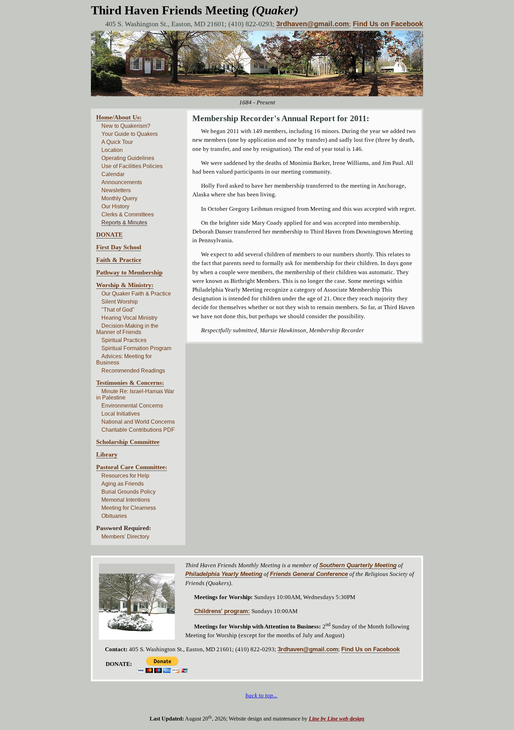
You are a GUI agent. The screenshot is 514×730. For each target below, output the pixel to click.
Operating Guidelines (127, 158)
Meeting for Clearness (128, 508)
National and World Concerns (138, 422)
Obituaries (114, 516)
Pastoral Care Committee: (131, 467)
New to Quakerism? (125, 126)
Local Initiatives (120, 414)
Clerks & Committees (127, 214)
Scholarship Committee (127, 441)
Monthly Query (119, 198)
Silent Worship (119, 302)
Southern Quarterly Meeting (358, 565)
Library (106, 454)
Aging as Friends (122, 484)
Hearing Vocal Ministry (129, 318)
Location (112, 150)
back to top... (261, 695)
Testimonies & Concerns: (130, 382)
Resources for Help (125, 476)
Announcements (121, 182)
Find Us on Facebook (388, 24)
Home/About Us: (119, 117)
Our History (115, 206)
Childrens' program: (222, 611)
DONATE (109, 234)
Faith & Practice (118, 259)
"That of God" (118, 310)
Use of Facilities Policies (132, 166)
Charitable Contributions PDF (138, 430)
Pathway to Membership (129, 272)
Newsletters (116, 190)
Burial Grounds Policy (128, 492)
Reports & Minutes (124, 222)
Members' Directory (125, 537)
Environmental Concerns (132, 406)
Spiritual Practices (124, 340)
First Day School (118, 247)
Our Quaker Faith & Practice (136, 294)
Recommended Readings (133, 371)
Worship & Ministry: (125, 284)
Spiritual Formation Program (136, 348)
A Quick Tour (117, 142)
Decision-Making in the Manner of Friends (127, 329)
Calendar (112, 174)
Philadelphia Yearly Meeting (223, 574)
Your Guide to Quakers (129, 134)
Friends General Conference (309, 574)
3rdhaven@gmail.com (312, 24)
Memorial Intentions (125, 500)
